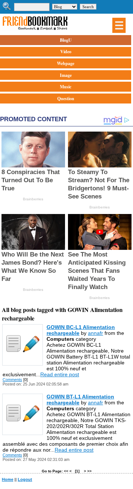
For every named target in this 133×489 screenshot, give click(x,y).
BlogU (66, 40)
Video (65, 51)
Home (7, 479)
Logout (25, 479)
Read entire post (59, 374)
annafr (95, 333)
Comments (12, 379)
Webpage (65, 63)
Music (65, 87)
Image (66, 75)
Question (65, 98)
